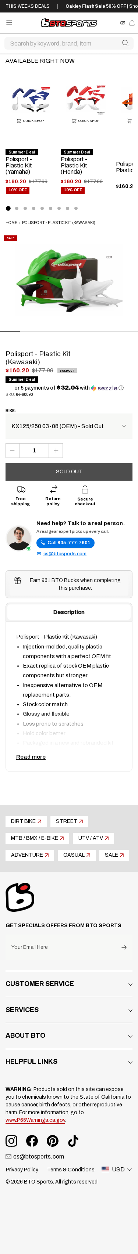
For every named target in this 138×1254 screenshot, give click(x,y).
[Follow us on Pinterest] (53, 1141)
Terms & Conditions (71, 1169)
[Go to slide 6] (50, 208)
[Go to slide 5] (42, 208)
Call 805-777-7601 (69, 542)
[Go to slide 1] (8, 208)
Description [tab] (69, 612)
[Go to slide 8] (67, 208)
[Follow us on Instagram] (11, 1141)
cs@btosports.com (64, 553)
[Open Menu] (9, 22)
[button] (69, 387)
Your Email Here (29, 947)
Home (11, 223)
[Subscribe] (124, 947)
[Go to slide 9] (76, 208)
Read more (31, 757)
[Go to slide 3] (25, 208)
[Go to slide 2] (17, 208)
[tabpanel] (69, 696)
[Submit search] (125, 43)
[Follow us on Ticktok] (73, 1141)
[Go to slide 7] (59, 208)
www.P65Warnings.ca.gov (35, 1120)
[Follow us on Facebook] (32, 1141)
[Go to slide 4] (33, 208)
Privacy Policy (22, 1169)
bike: (11, 411)
